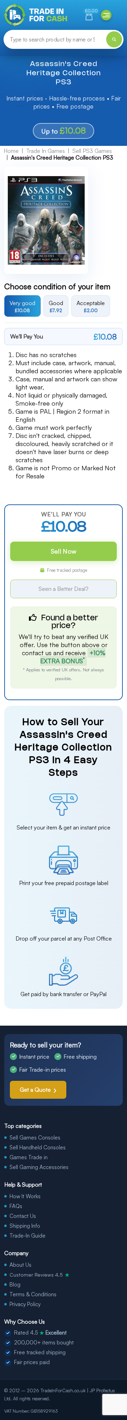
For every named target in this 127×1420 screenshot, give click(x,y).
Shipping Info (25, 1225)
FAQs (16, 1206)
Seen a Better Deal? (63, 588)
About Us (20, 1264)
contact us (37, 653)
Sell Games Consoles (35, 1137)
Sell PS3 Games (92, 150)
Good (56, 306)
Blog (15, 1284)
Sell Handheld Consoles (38, 1147)
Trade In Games (45, 150)
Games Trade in (29, 1157)
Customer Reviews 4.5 (39, 1274)
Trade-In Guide (28, 1235)
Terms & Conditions (33, 1294)
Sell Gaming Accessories (39, 1167)
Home (11, 150)
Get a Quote (35, 1089)
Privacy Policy (25, 1304)
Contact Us (23, 1216)
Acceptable (91, 306)
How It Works (25, 1196)
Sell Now (63, 551)
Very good (22, 306)
